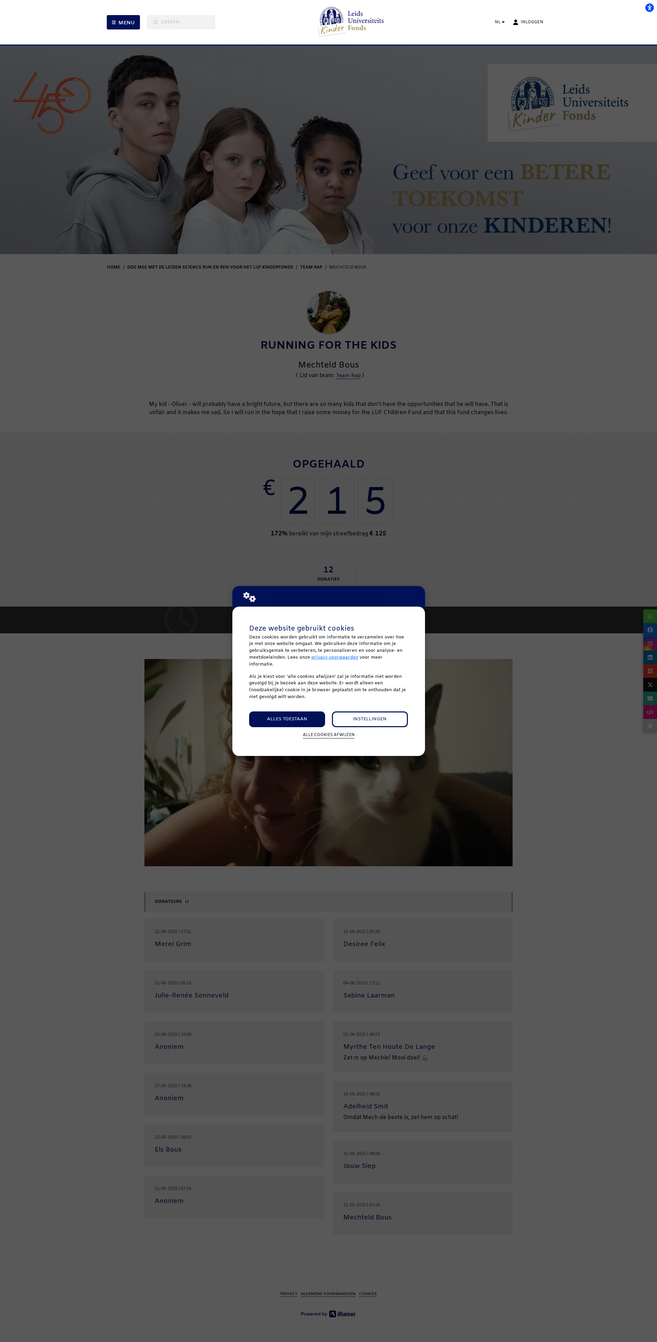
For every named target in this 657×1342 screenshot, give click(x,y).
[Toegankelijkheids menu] (649, 7)
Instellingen (370, 719)
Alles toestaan (287, 719)
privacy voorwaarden (334, 657)
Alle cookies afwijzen (329, 735)
